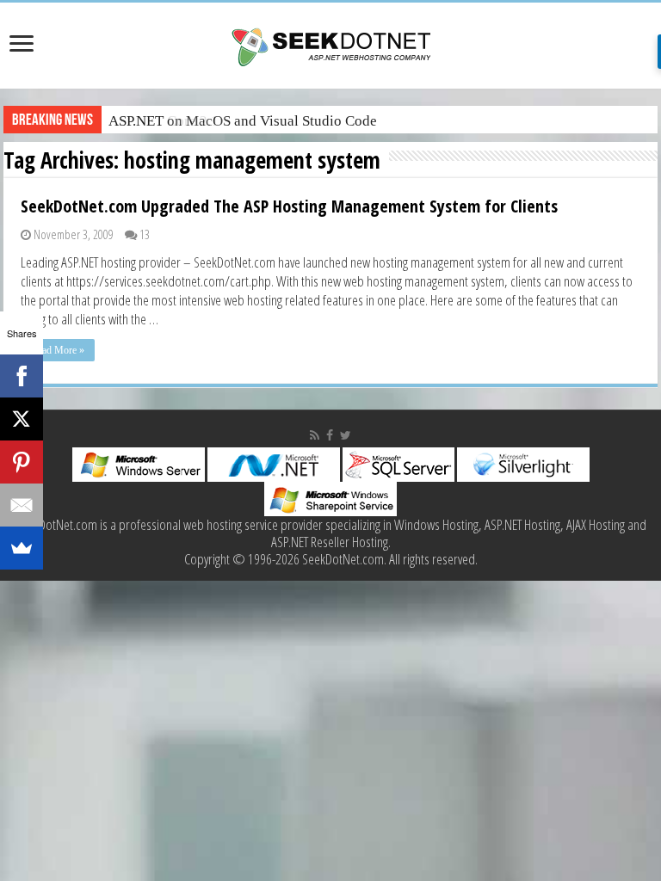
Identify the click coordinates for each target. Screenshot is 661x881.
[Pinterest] (21, 462)
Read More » (57, 350)
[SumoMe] (21, 548)
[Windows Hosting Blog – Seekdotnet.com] (331, 45)
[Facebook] (329, 435)
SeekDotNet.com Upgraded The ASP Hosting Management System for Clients (289, 206)
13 (144, 234)
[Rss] (314, 435)
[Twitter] (345, 435)
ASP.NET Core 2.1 (163, 121)
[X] (21, 418)
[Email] (21, 505)
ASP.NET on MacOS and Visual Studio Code (242, 121)
